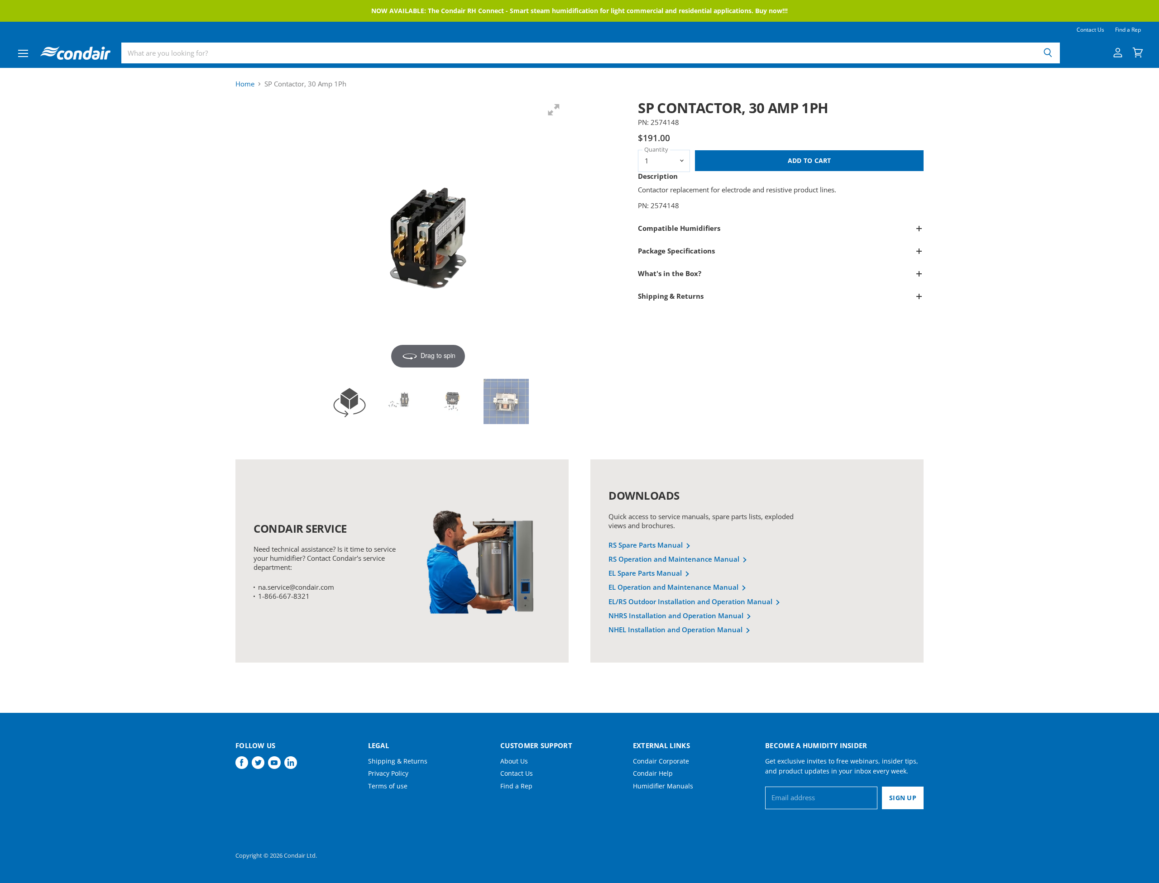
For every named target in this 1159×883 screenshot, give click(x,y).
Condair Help (653, 773)
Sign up (902, 797)
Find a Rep (1128, 30)
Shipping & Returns (397, 761)
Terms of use (387, 786)
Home (244, 84)
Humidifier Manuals (663, 786)
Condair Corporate (661, 761)
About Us (514, 761)
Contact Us (1090, 30)
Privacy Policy (388, 773)
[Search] (1048, 53)
